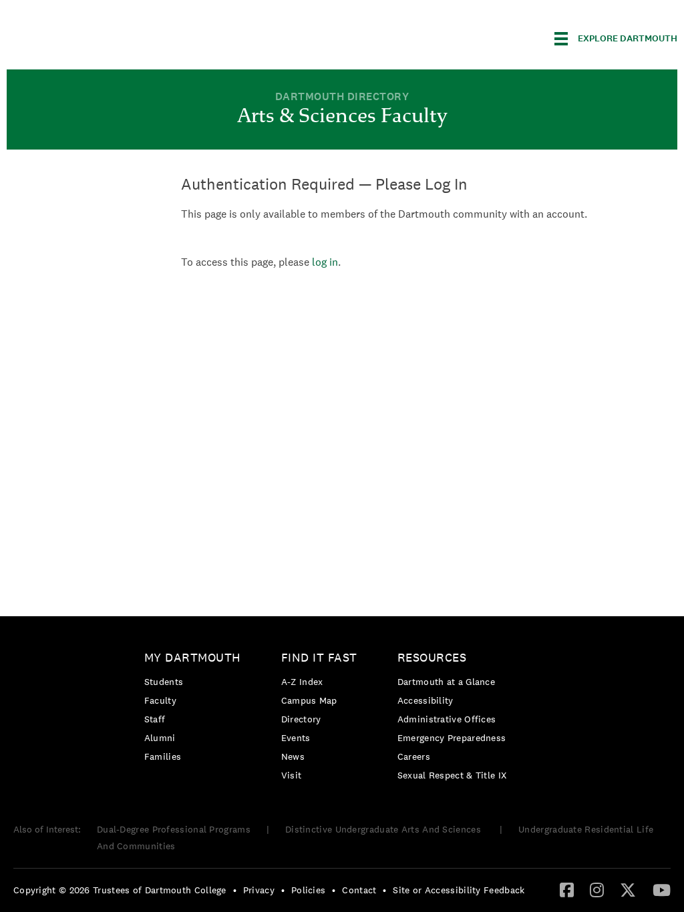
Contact (359, 890)
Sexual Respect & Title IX (452, 775)
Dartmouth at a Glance (446, 682)
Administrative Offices (446, 719)
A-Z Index (302, 682)
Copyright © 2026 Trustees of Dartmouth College (119, 890)
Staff (155, 719)
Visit (291, 775)
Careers (413, 756)
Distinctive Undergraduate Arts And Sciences (384, 829)
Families (162, 756)
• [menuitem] (234, 890)
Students (163, 682)
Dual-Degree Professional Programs (173, 829)
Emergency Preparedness (451, 738)
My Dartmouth (192, 657)
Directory (301, 719)
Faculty (160, 700)
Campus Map (309, 700)
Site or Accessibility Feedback (458, 890)
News (293, 756)
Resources (432, 657)
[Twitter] (628, 889)
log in (325, 262)
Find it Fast (319, 657)
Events (296, 738)
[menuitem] (196, 709)
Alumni (160, 738)
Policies (308, 890)
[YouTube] (662, 889)
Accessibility (425, 700)
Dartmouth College (112, 36)
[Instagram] (597, 889)
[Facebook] (567, 889)
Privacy (259, 890)
